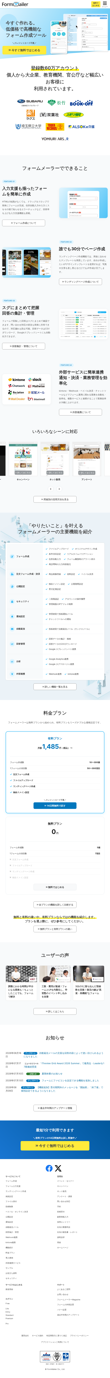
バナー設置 (61, 1310)
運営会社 (25, 1336)
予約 (59, 1206)
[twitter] (58, 1168)
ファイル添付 (11, 1201)
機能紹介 (9, 1248)
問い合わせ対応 (63, 1201)
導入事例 (9, 1258)
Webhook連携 (11, 1237)
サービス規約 (37, 1336)
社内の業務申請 (63, 1227)
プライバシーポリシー (79, 1336)
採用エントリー (63, 1222)
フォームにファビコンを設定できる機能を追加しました (70, 1080)
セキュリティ (11, 1278)
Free (7, 1303)
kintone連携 (11, 1242)
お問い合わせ (62, 1294)
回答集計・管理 (12, 1232)
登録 (59, 1242)
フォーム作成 (11, 1181)
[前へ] (51, 489)
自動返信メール (12, 1227)
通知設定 (9, 1222)
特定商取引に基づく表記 (56, 1336)
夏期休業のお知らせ (52, 1073)
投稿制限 (9, 1206)
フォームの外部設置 (65, 1305)
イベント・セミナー (65, 1181)
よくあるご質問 (63, 1289)
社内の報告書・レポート (67, 1232)
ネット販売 (61, 1191)
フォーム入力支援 (13, 1186)
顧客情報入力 (62, 1217)
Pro (7, 1324)
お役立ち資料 (11, 1273)
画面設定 (9, 1196)
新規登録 (9, 1289)
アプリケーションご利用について (55, 1342)
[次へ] (59, 489)
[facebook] (49, 1168)
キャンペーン (62, 1186)
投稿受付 (61, 1212)
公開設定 (9, 1217)
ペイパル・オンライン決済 (17, 1212)
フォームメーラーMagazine (68, 1300)
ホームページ (62, 1248)
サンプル (9, 1268)
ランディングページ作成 (16, 1191)
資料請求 (61, 1237)
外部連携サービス (13, 1263)
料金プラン (10, 1253)
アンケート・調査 (64, 1196)
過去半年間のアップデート (68, 1315)
